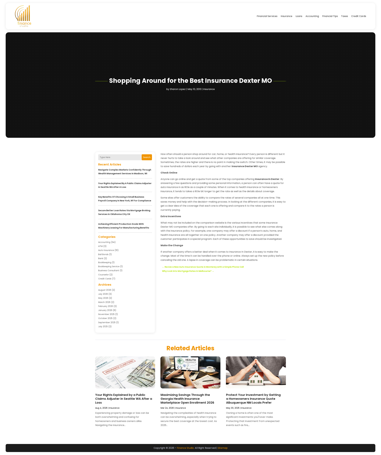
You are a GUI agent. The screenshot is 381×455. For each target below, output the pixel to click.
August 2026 (104, 289)
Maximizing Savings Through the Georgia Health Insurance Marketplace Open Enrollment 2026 (187, 399)
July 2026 (103, 294)
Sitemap (223, 448)
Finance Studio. (185, 448)
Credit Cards (358, 16)
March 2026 (104, 302)
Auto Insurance (106, 250)
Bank (100, 258)
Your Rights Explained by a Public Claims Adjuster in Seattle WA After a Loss (123, 399)
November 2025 (106, 314)
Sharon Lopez (178, 89)
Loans (299, 16)
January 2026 (105, 310)
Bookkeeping (104, 262)
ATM (100, 246)
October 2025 (105, 318)
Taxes (344, 16)
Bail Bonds (103, 254)
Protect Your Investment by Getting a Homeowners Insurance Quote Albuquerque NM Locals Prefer (253, 399)
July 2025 (103, 326)
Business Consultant (108, 270)
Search (146, 157)
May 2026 (103, 298)
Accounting (312, 16)
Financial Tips (330, 16)
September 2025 (106, 322)
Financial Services (267, 16)
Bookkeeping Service (109, 266)
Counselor (103, 274)
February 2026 (105, 306)
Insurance (286, 16)
